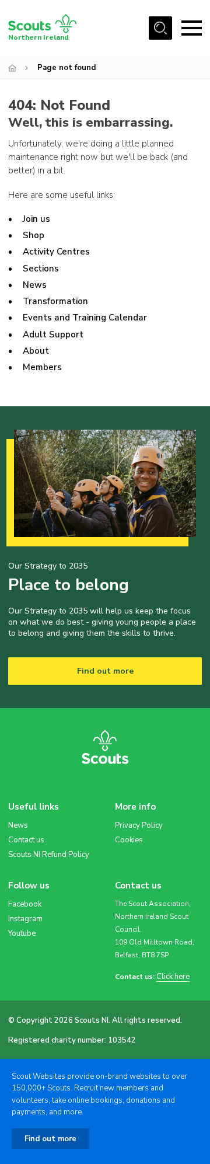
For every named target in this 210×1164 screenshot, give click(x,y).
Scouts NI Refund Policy (48, 854)
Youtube (22, 933)
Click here (173, 977)
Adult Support (53, 334)
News (35, 285)
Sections (41, 268)
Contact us (26, 840)
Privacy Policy (139, 825)
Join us (36, 219)
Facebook (24, 904)
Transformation (55, 301)
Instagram (25, 919)
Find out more (105, 671)
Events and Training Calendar (85, 317)
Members (42, 367)
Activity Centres (56, 251)
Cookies (129, 840)
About (36, 351)
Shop (33, 235)
